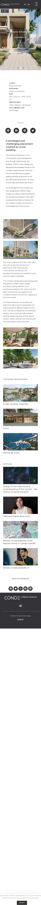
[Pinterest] (25, 588)
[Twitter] (15, 588)
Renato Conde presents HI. (16, 568)
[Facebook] (11, 588)
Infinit (6, 428)
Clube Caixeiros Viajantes (15, 404)
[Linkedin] (30, 588)
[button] (18, 68)
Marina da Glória (11, 453)
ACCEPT (22, 902)
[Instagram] (20, 588)
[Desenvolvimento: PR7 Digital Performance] (20, 619)
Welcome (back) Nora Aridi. (16, 516)
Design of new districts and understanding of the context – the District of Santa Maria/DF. (20, 489)
